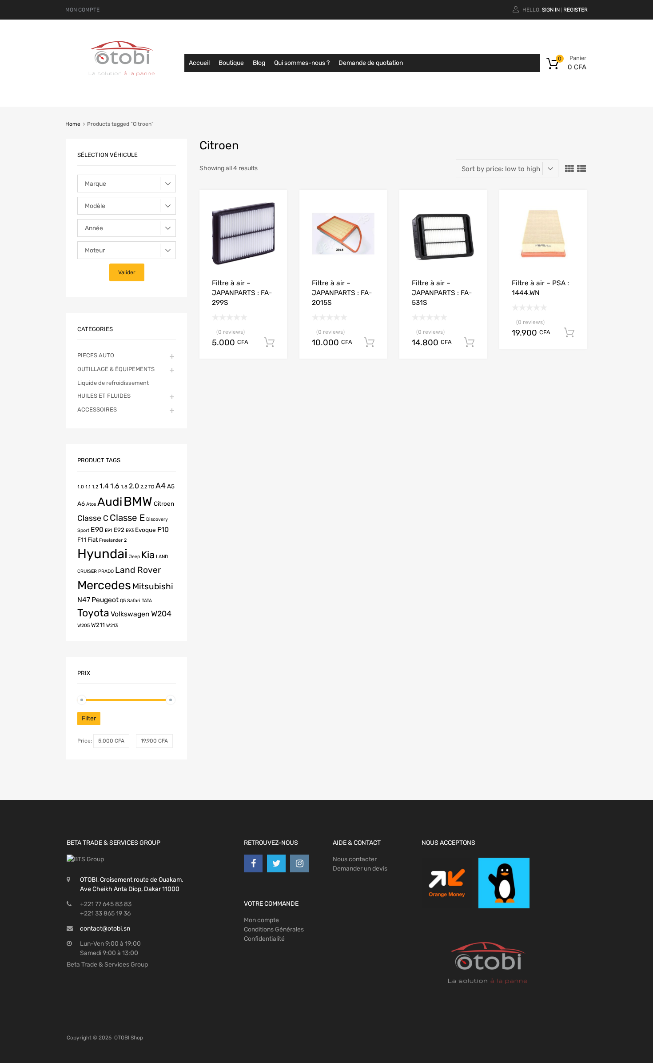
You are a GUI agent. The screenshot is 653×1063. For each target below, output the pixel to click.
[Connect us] (253, 863)
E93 (130, 530)
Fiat (93, 539)
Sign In (551, 10)
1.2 (95, 487)
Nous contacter (355, 859)
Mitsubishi (152, 586)
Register (575, 10)
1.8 (124, 487)
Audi (109, 502)
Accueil (199, 63)
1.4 (104, 486)
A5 (171, 486)
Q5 (123, 600)
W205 (83, 625)
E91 (108, 530)
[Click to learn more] (447, 883)
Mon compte (261, 920)
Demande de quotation (370, 63)
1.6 (114, 486)
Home (72, 124)
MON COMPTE (82, 10)
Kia (148, 554)
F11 (81, 539)
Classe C (92, 518)
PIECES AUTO (95, 355)
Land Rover (138, 570)
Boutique (231, 63)
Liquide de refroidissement (113, 383)
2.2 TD (147, 487)
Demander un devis (360, 868)
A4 (160, 485)
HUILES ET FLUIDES (104, 395)
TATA (147, 600)
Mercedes (104, 585)
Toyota (93, 613)
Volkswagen (130, 614)
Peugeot (105, 599)
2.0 (134, 486)
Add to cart (269, 342)
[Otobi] (122, 87)
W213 (112, 625)
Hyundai (102, 553)
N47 (83, 599)
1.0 (80, 487)
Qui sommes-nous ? (302, 63)
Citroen (164, 503)
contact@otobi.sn (105, 928)
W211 (98, 624)
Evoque (145, 529)
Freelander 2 (113, 540)
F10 (163, 529)
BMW (137, 501)
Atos (91, 504)
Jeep (134, 556)
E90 (97, 529)
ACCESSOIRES (97, 409)
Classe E (127, 517)
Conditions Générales (274, 929)
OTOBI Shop (128, 1038)
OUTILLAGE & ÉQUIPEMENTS (116, 369)
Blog (259, 63)
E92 (119, 529)
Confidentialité (264, 939)
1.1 (88, 487)
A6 (81, 503)
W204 (161, 613)
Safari (133, 600)
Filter (89, 718)
